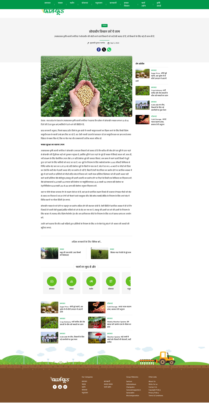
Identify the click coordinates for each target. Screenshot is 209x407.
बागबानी (113, 3)
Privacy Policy (154, 392)
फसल (60, 3)
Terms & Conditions (156, 395)
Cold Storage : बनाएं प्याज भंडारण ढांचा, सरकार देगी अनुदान (119, 308)
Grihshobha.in (131, 384)
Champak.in (130, 387)
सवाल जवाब (108, 384)
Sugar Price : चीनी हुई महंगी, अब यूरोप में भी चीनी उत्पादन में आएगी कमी (71, 309)
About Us (152, 381)
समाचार (48, 3)
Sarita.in (129, 381)
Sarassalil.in (130, 392)
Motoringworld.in (132, 395)
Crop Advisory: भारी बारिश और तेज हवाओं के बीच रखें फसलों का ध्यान (72, 323)
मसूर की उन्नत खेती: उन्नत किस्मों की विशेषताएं (70, 254)
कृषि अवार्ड (159, 5)
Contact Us (153, 387)
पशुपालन (98, 3)
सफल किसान (126, 5)
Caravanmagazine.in (133, 390)
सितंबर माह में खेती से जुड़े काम (120, 252)
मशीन (72, 3)
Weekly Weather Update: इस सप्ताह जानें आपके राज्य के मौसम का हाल (119, 324)
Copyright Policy (155, 390)
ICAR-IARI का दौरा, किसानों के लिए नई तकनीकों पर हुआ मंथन (72, 338)
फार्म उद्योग (144, 5)
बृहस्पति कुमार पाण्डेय (97, 43)
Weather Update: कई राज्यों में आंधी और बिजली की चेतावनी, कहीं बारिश (119, 340)
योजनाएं (85, 3)
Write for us (153, 384)
